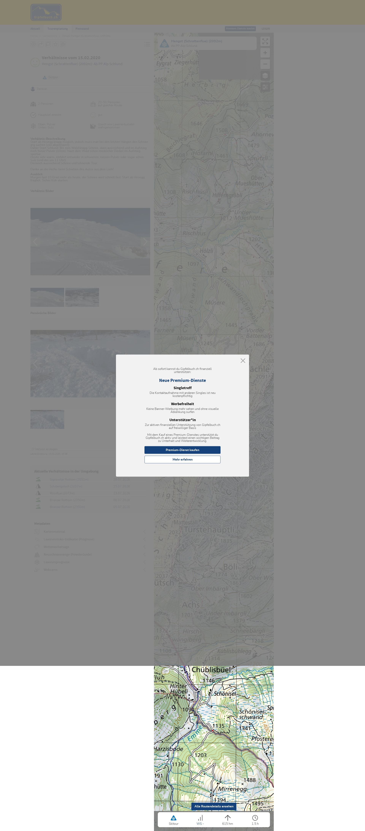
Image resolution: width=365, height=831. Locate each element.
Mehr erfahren (183, 459)
